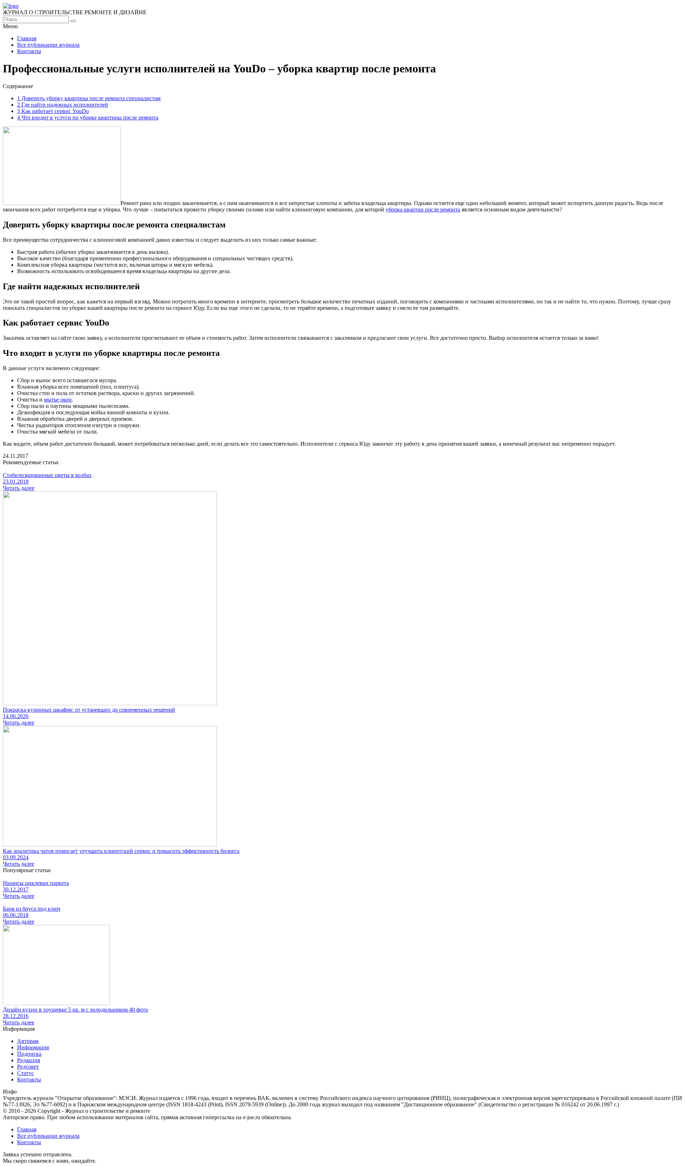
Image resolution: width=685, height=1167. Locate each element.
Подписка (29, 1054)
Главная (26, 38)
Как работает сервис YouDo (53, 111)
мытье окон (58, 399)
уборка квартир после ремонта (423, 209)
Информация (33, 1047)
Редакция (28, 1060)
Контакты (29, 51)
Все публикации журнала (48, 45)
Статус (25, 1073)
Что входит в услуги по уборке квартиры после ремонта (87, 117)
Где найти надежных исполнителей (62, 105)
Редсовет (28, 1067)
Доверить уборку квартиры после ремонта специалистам (89, 98)
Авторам (28, 1041)
